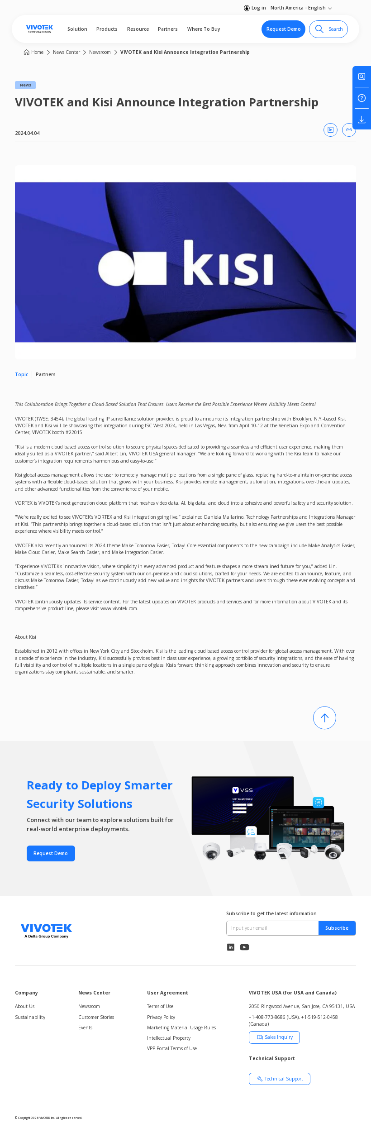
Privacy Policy (161, 1017)
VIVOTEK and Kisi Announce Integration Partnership (185, 52)
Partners (168, 29)
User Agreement (167, 992)
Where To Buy (203, 29)
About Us (24, 1006)
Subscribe (336, 928)
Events (85, 1027)
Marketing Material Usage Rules (181, 1027)
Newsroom (100, 52)
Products (107, 29)
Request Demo (283, 29)
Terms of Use (160, 1006)
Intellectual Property (168, 1038)
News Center (66, 52)
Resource (138, 29)
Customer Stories (96, 1017)
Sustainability (30, 1017)
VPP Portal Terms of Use (172, 1048)
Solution (77, 29)
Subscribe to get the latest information (271, 913)
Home (37, 52)
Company (26, 992)
